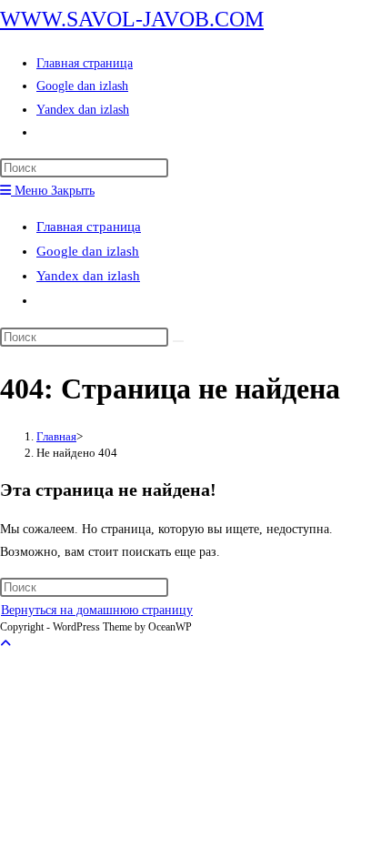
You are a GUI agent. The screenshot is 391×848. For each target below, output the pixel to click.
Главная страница (88, 226)
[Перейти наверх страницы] (5, 644)
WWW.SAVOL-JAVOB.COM (132, 19)
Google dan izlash (87, 251)
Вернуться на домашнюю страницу (97, 610)
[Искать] (178, 341)
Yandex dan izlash (88, 275)
